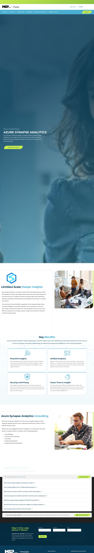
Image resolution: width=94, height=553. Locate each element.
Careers (81, 6)
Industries (29, 12)
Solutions (12, 12)
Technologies (20, 12)
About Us (72, 6)
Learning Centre (53, 12)
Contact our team (22, 477)
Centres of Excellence (40, 12)
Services (4, 12)
